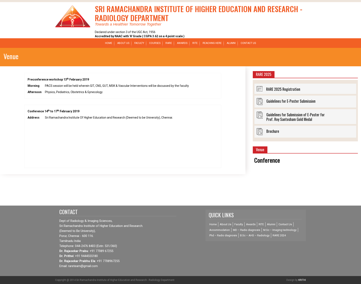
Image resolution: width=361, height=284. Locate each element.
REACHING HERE (212, 43)
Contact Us (248, 43)
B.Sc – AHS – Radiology (254, 235)
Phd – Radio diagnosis (223, 235)
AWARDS (182, 43)
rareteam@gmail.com (83, 266)
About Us (123, 43)
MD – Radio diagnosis (246, 230)
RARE (168, 43)
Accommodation (219, 230)
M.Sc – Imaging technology (279, 230)
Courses (154, 43)
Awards (250, 224)
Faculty (139, 43)
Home (108, 43)
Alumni (231, 43)
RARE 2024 (279, 235)
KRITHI (302, 280)
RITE (195, 43)
